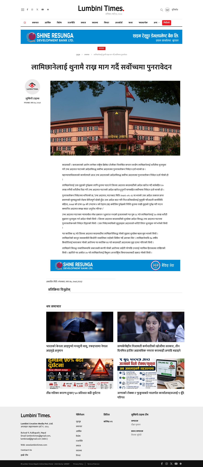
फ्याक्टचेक (143, 23)
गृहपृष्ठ (78, 54)
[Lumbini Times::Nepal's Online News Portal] (101, 9)
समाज (83, 23)
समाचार (35, 23)
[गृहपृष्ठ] (25, 22)
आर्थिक (48, 23)
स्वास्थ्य (95, 23)
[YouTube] (42, 9)
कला (131, 23)
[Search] (23, 10)
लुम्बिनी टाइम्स (32, 98)
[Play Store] (48, 9)
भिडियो (167, 23)
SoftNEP (67, 464)
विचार (106, 23)
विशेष (59, 23)
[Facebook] (27, 9)
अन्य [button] (156, 23)
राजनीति (71, 23)
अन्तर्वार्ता (118, 23)
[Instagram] (32, 9)
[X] (37, 9)
